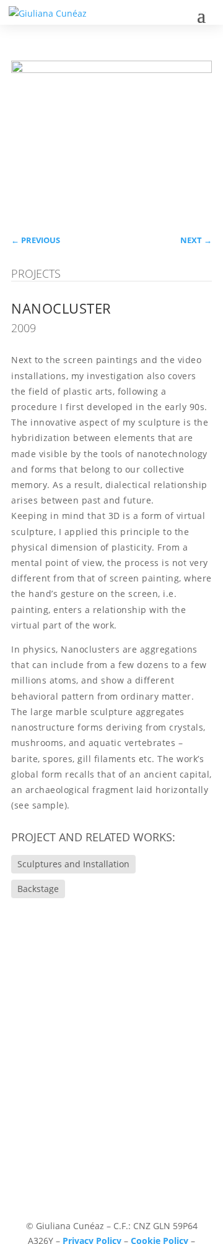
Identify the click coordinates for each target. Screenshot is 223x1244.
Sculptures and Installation (73, 864)
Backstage (38, 888)
